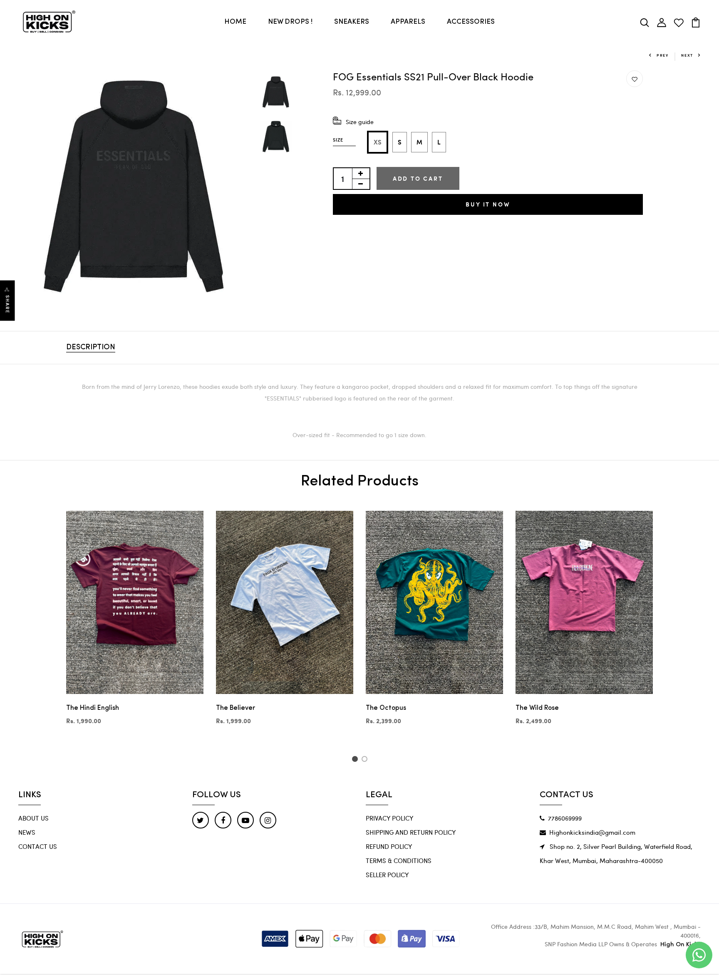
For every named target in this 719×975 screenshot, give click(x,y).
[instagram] (268, 820)
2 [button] (365, 760)
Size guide (360, 122)
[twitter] (200, 820)
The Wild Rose (537, 708)
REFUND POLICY (389, 846)
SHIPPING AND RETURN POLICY (411, 832)
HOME (235, 21)
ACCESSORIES (471, 21)
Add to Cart (418, 178)
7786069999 (565, 818)
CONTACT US (37, 846)
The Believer (235, 708)
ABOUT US (33, 818)
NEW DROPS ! (290, 21)
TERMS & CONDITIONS (398, 860)
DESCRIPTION (90, 347)
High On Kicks (680, 945)
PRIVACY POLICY (389, 818)
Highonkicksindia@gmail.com (592, 832)
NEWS (26, 832)
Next (687, 55)
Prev (663, 55)
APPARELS (408, 21)
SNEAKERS (351, 21)
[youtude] (245, 820)
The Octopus (386, 708)
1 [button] (356, 760)
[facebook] (223, 820)
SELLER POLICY (387, 875)
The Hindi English (92, 708)
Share (7, 304)
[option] (134, 186)
